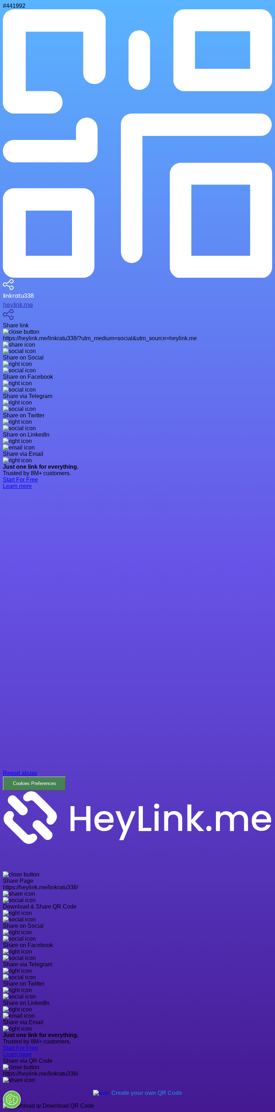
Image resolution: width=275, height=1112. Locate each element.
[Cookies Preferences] (12, 1099)
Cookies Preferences (34, 783)
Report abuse (20, 773)
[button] (137, 645)
